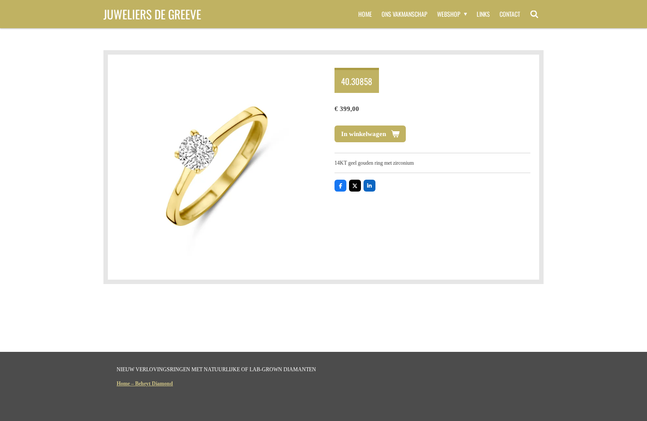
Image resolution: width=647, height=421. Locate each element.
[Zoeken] (534, 14)
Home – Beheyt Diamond (145, 383)
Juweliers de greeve (152, 14)
